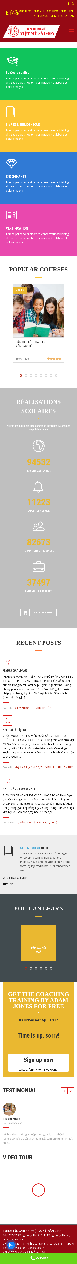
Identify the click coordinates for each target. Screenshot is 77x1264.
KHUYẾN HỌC (22, 708)
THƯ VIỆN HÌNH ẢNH (52, 767)
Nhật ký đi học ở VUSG (27, 767)
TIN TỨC (46, 708)
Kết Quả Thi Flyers (14, 730)
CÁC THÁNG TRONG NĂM (19, 789)
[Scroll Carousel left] (64, 1090)
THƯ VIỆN (35, 708)
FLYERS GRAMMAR (15, 670)
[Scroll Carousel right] (71, 1090)
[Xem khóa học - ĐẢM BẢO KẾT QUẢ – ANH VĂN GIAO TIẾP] (38, 310)
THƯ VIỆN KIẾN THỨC (37, 822)
